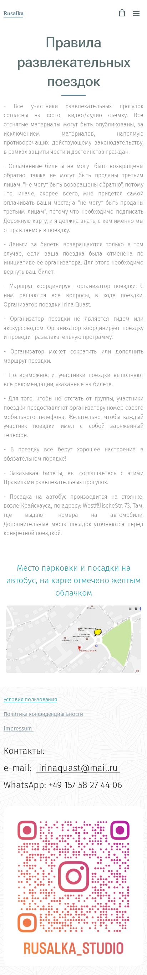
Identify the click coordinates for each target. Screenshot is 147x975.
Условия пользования (30, 699)
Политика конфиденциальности (43, 714)
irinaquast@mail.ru (78, 768)
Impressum (19, 728)
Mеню (136, 13)
